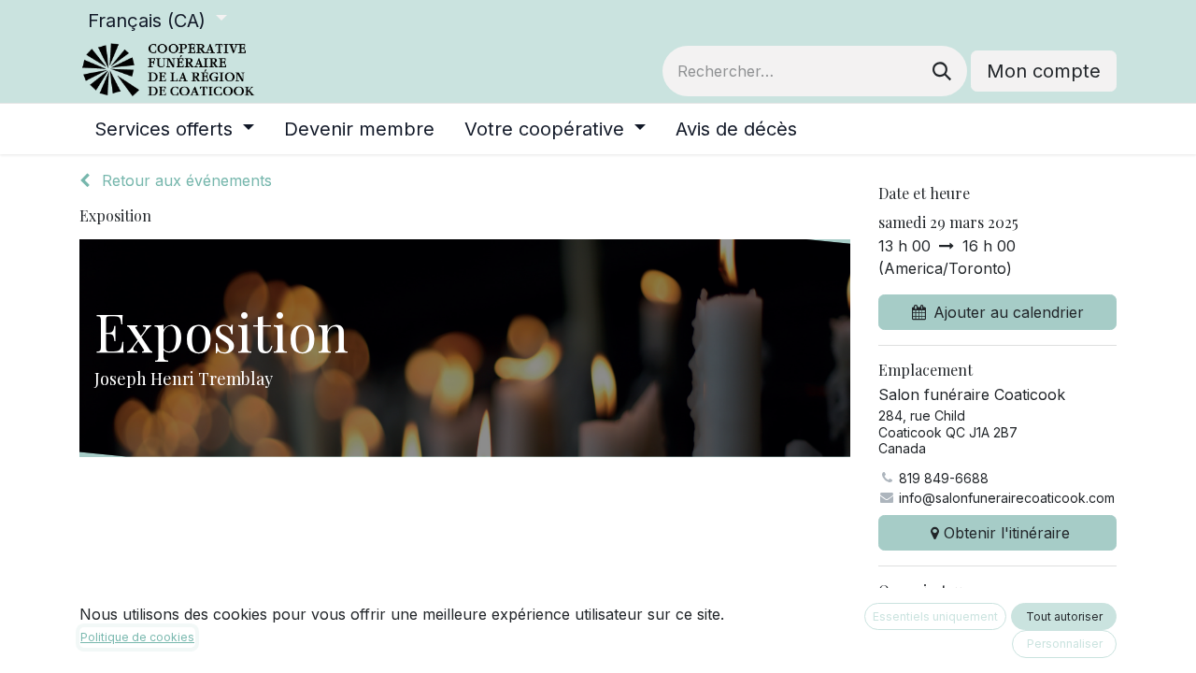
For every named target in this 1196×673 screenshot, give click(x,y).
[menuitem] (174, 128)
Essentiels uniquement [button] (935, 616)
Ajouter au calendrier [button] (1008, 312)
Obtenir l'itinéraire (1007, 532)
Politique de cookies (137, 637)
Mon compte (1044, 71)
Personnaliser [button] (1065, 644)
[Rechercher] (942, 71)
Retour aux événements (184, 180)
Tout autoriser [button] (1064, 616)
